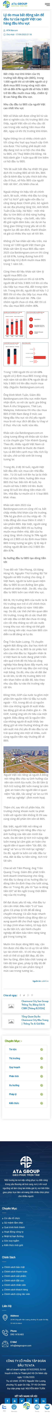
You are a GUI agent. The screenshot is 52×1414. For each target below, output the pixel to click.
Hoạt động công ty (13, 1231)
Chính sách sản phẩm (15, 1276)
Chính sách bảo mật (14, 1267)
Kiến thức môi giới (13, 1245)
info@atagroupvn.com (20, 1345)
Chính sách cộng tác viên (17, 1294)
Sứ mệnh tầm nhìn (13, 1222)
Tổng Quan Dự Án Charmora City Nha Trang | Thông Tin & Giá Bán (34, 1020)
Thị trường (14, 1058)
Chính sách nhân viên (15, 1285)
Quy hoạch (14, 1067)
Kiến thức (14, 1103)
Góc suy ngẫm (11, 1240)
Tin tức (13, 1049)
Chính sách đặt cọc (14, 1280)
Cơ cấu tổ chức (12, 1218)
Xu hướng (14, 1085)
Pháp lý (13, 1094)
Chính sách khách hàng (16, 1289)
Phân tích (14, 1076)
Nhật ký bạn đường (14, 1236)
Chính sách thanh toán (15, 1271)
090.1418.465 (17, 1334)
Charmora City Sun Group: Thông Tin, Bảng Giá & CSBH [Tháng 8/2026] (35, 1004)
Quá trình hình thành (14, 1227)
